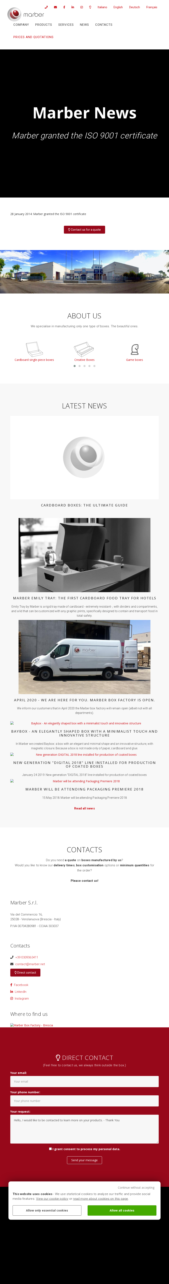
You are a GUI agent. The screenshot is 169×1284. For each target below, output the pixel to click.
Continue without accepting (136, 1187)
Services (66, 25)
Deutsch (134, 7)
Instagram (21, 998)
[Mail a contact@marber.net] (54, 7)
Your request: (20, 1111)
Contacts (104, 25)
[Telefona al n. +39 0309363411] (44, 7)
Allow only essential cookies (47, 1210)
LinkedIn (19, 992)
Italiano (102, 7)
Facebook (20, 985)
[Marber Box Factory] (25, 14)
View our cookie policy (52, 1199)
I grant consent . (86, 1149)
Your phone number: (25, 1092)
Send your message (84, 1160)
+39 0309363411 (26, 957)
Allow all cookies (122, 1210)
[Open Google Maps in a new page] (31, 1025)
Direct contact (26, 972)
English (118, 7)
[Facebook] (63, 7)
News (84, 25)
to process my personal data (97, 1149)
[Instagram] (80, 7)
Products (43, 25)
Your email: (18, 1073)
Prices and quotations (33, 37)
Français (151, 7)
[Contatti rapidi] (89, 7)
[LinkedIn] (71, 7)
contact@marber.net (30, 964)
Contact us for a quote (85, 229)
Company (21, 25)
